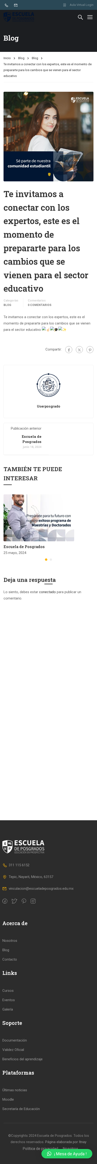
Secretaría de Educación (21, 1109)
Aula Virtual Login (81, 5)
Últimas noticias (14, 1090)
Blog (21, 58)
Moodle (8, 1099)
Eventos (8, 1000)
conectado (47, 592)
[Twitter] (79, 349)
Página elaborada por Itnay (65, 1142)
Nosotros (9, 941)
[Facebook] (68, 349)
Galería (7, 1009)
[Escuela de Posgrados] (39, 517)
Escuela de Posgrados (24, 546)
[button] (46, 559)
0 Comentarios (39, 305)
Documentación (14, 1040)
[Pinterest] (89, 349)
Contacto (9, 959)
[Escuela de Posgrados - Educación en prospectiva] (19, 17)
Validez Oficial (13, 1050)
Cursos (8, 990)
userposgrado (48, 406)
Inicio (7, 58)
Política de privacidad (40, 1148)
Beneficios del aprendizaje (22, 1059)
